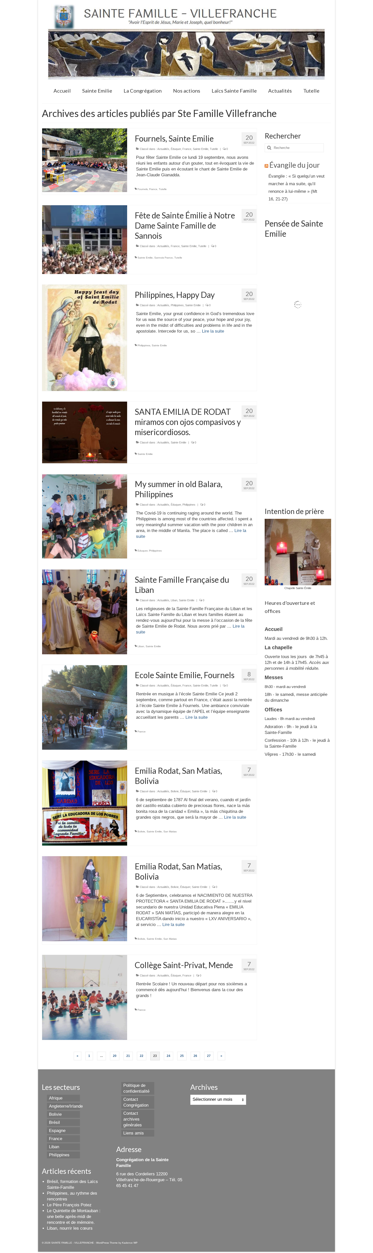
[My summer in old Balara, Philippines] (84, 516)
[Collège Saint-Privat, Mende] (84, 997)
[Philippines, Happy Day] (84, 337)
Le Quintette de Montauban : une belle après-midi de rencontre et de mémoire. (73, 1216)
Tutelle (214, 148)
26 (195, 1056)
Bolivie (175, 791)
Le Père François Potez (69, 1205)
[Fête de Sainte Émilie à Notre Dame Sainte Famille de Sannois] (84, 239)
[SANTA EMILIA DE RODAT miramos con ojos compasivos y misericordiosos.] (84, 432)
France (186, 148)
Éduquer (176, 148)
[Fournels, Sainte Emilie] (84, 160)
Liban (174, 600)
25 (182, 1056)
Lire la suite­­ (213, 331)
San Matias (170, 831)
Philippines (177, 305)
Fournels (143, 189)
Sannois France (163, 257)
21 (128, 1056)
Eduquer (142, 550)
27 (209, 1056)
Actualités (163, 148)
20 (114, 1056)
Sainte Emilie (200, 148)
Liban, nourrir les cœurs (70, 1228)
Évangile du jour (294, 165)
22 (141, 1056)
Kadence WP (130, 1242)
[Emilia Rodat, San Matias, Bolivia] (84, 802)
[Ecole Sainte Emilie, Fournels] (84, 707)
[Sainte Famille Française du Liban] (84, 611)
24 (168, 1056)
